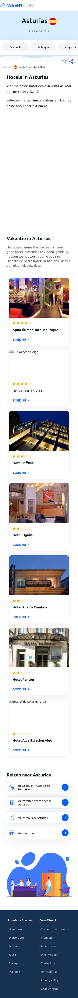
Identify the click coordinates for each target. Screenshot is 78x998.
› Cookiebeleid (49, 988)
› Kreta (12, 954)
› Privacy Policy (49, 980)
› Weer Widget (49, 954)
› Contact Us (47, 963)
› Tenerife (14, 946)
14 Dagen (43, 47)
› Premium (46, 937)
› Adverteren (48, 946)
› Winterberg (16, 937)
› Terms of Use (48, 971)
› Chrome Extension (52, 929)
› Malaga (13, 963)
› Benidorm (15, 929)
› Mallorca (14, 971)
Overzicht (16, 47)
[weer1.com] (17, 5)
